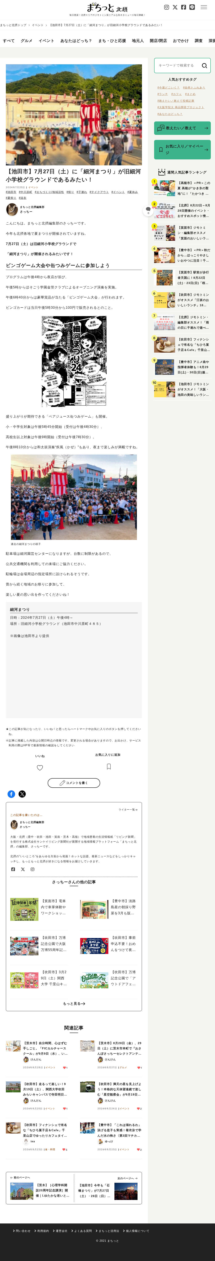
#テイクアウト (99, 192)
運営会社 (62, 1230)
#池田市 (11, 192)
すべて (9, 41)
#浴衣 (22, 197)
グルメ (27, 41)
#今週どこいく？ (168, 87)
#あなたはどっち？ (170, 114)
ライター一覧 (127, 809)
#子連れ (82, 192)
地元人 (138, 41)
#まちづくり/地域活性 (49, 192)
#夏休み (132, 192)
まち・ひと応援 (112, 41)
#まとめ (190, 94)
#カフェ (176, 94)
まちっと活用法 (109, 1230)
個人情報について (137, 1230)
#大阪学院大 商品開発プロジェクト (180, 107)
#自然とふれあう (194, 87)
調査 (199, 41)
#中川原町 (25, 192)
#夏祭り (11, 197)
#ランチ (162, 94)
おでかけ (181, 41)
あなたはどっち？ (76, 41)
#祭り (70, 192)
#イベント (118, 192)
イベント (38, 25)
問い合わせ (23, 1230)
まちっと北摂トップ (13, 25)
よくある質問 (83, 1230)
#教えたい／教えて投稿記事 (175, 100)
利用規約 (43, 1230)
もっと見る (72, 1003)
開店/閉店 (158, 41)
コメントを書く (77, 782)
